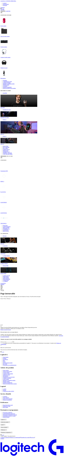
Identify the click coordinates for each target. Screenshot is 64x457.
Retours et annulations (7, 399)
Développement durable (7, 362)
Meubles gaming (6, 381)
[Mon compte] (1, 289)
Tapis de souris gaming (7, 371)
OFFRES (2, 284)
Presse (4, 361)
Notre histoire (5, 357)
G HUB (4, 389)
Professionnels (6, 4)
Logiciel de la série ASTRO (8, 391)
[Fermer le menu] (1, 12)
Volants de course (6, 374)
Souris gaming (6, 370)
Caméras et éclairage (7, 378)
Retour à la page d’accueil (5, 329)
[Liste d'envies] (1, 287)
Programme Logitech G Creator (9, 415)
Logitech (4, 3)
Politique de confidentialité (15, 437)
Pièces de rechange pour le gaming (10, 383)
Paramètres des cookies (25, 437)
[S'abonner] (13, 342)
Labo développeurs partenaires (9, 413)
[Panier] (1, 290)
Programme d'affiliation (7, 412)
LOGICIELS (3, 283)
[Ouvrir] (3, 290)
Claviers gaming (6, 372)
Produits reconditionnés (7, 382)
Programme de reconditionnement (9, 365)
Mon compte (5, 407)
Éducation (5, 5)
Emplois (4, 358)
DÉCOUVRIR (3, 156)
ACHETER (3, 11)
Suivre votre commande (7, 398)
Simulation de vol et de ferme (9, 377)
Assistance (2, 7)
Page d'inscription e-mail (8, 405)
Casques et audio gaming (8, 373)
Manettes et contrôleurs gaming (9, 380)
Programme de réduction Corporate (10, 414)
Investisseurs (5, 359)
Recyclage (5, 363)
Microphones (5, 375)
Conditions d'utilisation (5, 437)
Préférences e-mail (6, 406)
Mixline (4, 390)
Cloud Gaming (6, 379)
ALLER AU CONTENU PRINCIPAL (8, 1)
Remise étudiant (6, 417)
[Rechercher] (1, 286)
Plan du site (32, 437)
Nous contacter (6, 397)
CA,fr (3, 8)
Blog (4, 360)
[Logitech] (2, 9)
